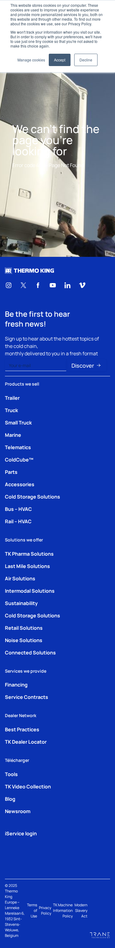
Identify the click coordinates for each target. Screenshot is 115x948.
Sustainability (21, 603)
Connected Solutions (30, 652)
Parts (11, 471)
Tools (11, 774)
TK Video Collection (28, 786)
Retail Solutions (24, 627)
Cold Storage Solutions (32, 496)
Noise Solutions (23, 640)
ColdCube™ (19, 459)
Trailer (12, 397)
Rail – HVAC (18, 521)
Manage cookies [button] (31, 59)
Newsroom (17, 811)
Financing (16, 684)
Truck (11, 410)
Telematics (18, 447)
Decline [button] (85, 59)
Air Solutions (20, 578)
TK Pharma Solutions (29, 553)
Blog (10, 798)
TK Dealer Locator (26, 741)
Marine (13, 434)
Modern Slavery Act (81, 910)
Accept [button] (59, 59)
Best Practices (22, 729)
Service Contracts (26, 696)
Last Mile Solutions (27, 566)
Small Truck (18, 422)
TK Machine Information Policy (63, 910)
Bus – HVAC (18, 508)
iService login (21, 833)
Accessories (19, 484)
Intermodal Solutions (30, 590)
